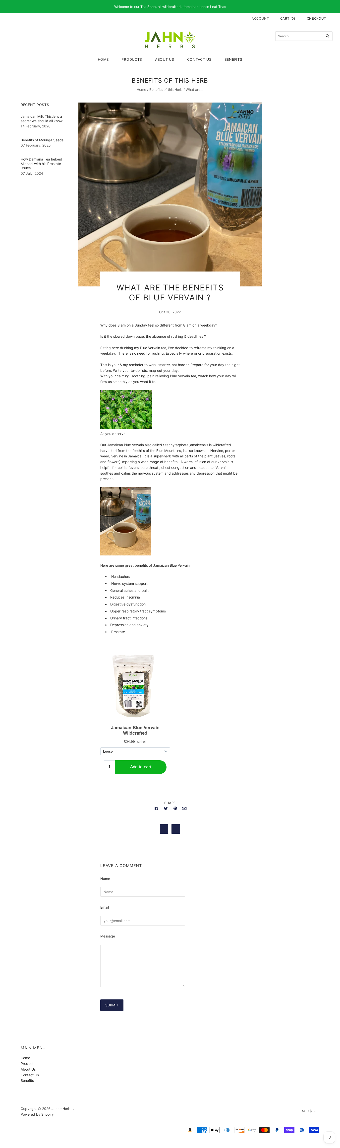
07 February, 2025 (36, 145)
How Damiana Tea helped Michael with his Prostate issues (41, 163)
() (287, 18)
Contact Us (199, 59)
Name (105, 878)
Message (107, 936)
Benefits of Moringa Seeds (42, 140)
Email (104, 907)
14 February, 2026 (36, 126)
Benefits (233, 59)
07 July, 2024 (32, 173)
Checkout (316, 18)
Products (131, 59)
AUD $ (307, 1111)
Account (260, 18)
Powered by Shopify (37, 1114)
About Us (164, 59)
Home (103, 59)
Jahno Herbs (62, 1108)
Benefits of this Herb (165, 89)
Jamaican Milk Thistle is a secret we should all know (41, 118)
